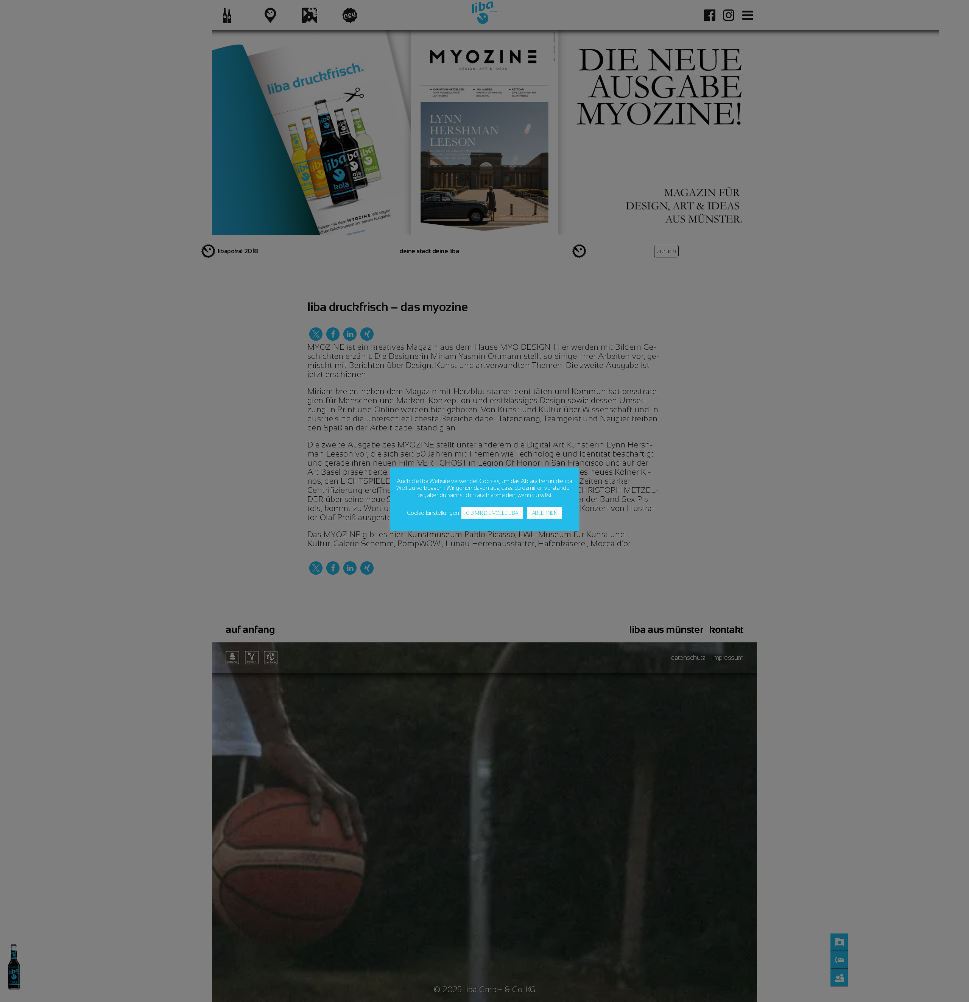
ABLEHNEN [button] (544, 513)
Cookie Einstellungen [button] (433, 513)
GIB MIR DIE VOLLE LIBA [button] (492, 513)
